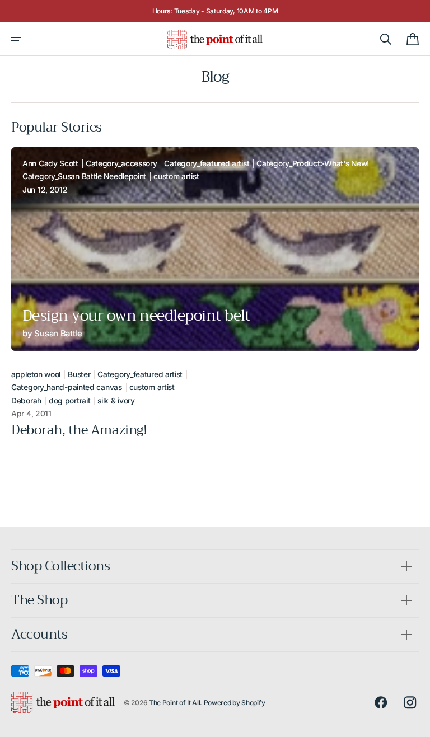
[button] (16, 39)
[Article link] (215, 249)
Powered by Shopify (234, 702)
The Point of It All (174, 702)
